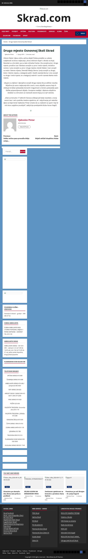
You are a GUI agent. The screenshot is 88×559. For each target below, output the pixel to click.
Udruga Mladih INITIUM (10, 528)
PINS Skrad (35, 513)
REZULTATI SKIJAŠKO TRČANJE (70, 513)
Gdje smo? (5, 31)
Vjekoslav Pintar (9, 54)
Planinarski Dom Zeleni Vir (40, 533)
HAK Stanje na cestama (68, 521)
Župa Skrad (7, 526)
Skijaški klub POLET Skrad (11, 520)
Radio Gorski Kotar (67, 525)
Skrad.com (44, 18)
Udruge (52, 31)
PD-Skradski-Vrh (37, 525)
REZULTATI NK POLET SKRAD (70, 537)
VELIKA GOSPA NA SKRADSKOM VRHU (31, 492)
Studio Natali (36, 537)
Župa (66, 31)
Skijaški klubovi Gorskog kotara (13, 524)
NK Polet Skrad (8, 517)
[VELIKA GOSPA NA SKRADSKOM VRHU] (33, 483)
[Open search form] (73, 33)
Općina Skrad (7, 533)
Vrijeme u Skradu (66, 517)
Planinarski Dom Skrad (39, 529)
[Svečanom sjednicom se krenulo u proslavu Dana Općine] (54, 483)
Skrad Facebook (8, 513)
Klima (59, 31)
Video (83, 33)
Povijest (15, 31)
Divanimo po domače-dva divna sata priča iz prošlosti (11, 493)
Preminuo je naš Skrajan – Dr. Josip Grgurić (75, 492)
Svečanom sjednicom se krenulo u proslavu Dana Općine (54, 493)
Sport (25, 36)
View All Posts (24, 127)
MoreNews (50, 557)
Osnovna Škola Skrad (10, 531)
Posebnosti (41, 31)
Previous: (16, 138)
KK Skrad (35, 521)
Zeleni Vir (6, 36)
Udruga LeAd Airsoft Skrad (69, 540)
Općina (23, 31)
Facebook (16, 36)
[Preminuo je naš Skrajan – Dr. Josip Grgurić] (75, 483)
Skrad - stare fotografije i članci (13, 515)
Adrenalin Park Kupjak (68, 533)
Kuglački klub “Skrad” (10, 522)
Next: (46, 137)
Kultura (31, 31)
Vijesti (7, 487)
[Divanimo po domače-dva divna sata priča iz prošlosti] (12, 483)
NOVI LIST (64, 529)
